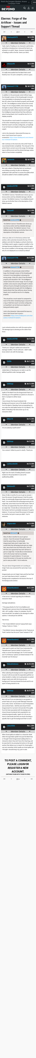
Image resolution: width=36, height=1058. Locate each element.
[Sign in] (28, 8)
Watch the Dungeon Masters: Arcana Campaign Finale (14, 2)
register (14, 767)
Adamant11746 (15, 267)
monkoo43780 (15, 220)
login (21, 764)
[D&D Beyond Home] (8, 8)
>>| (31, 32)
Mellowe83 (14, 533)
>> (20, 220)
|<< (4, 32)
